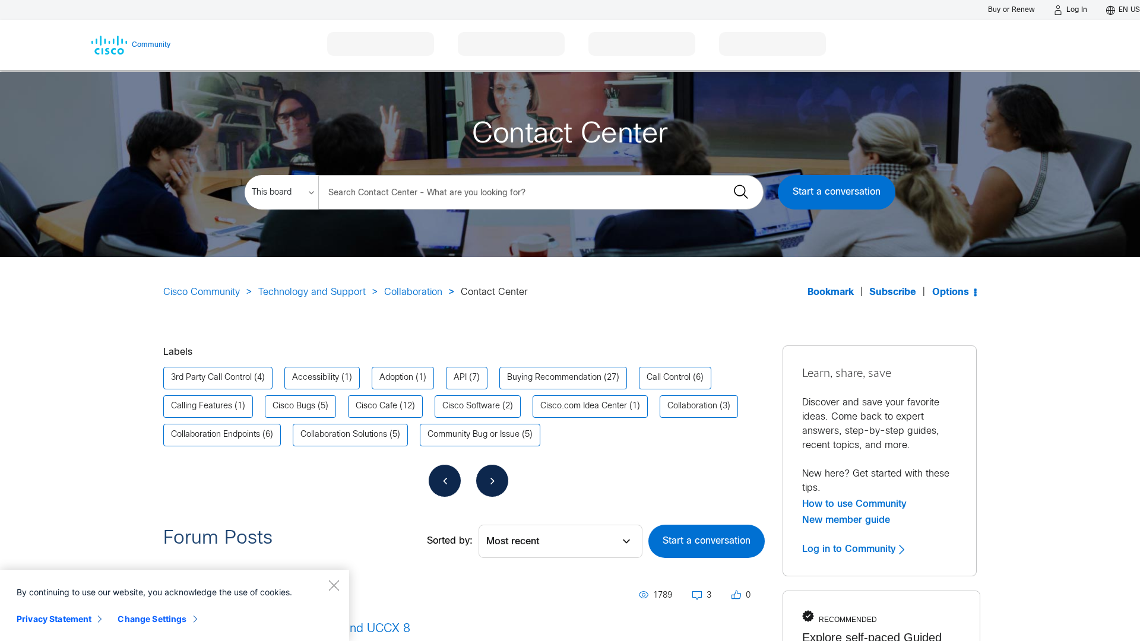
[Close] (334, 585)
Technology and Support (312, 292)
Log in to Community (850, 549)
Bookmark (831, 292)
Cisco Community (201, 292)
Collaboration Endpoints (215, 435)
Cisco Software (471, 406)
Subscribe (892, 292)
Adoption (396, 378)
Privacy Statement (54, 619)
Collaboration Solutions (343, 435)
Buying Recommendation (554, 378)
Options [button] (950, 292)
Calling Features (201, 406)
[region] (174, 605)
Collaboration (413, 292)
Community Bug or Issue (474, 435)
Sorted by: (450, 541)
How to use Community (854, 503)
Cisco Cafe (376, 406)
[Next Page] (492, 480)
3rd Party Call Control (211, 378)
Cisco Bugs (294, 406)
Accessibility (315, 378)
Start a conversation (837, 192)
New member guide (846, 519)
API (460, 378)
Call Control (669, 378)
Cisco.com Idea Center (583, 406)
